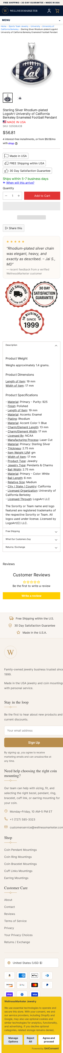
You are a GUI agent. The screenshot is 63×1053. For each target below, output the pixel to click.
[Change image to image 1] (8, 98)
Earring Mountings (16, 878)
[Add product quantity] (19, 196)
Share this (15, 228)
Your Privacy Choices (18, 935)
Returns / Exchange (17, 942)
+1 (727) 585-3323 (22, 819)
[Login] (49, 10)
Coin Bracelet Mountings (20, 864)
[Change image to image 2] (19, 98)
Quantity (8, 188)
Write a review (31, 595)
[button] (31, 206)
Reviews (9, 914)
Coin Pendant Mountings (20, 849)
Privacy (9, 928)
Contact (9, 907)
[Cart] (57, 10)
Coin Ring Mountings (18, 857)
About (8, 900)
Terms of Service (15, 921)
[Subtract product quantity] (6, 196)
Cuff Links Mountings (18, 871)
